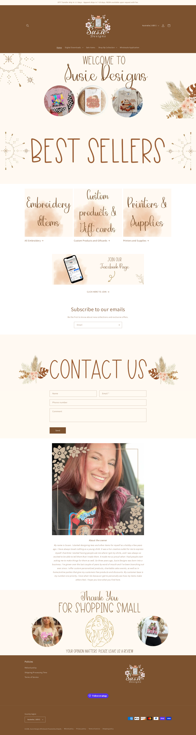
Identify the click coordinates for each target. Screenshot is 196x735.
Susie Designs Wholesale (38, 729)
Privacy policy (81, 729)
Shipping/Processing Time (36, 672)
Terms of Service (32, 677)
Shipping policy (108, 729)
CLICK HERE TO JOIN (97, 291)
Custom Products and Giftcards (90, 240)
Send (57, 430)
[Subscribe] (119, 325)
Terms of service (94, 729)
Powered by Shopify (54, 729)
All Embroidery (33, 240)
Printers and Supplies (134, 240)
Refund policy (31, 668)
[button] (28, 26)
